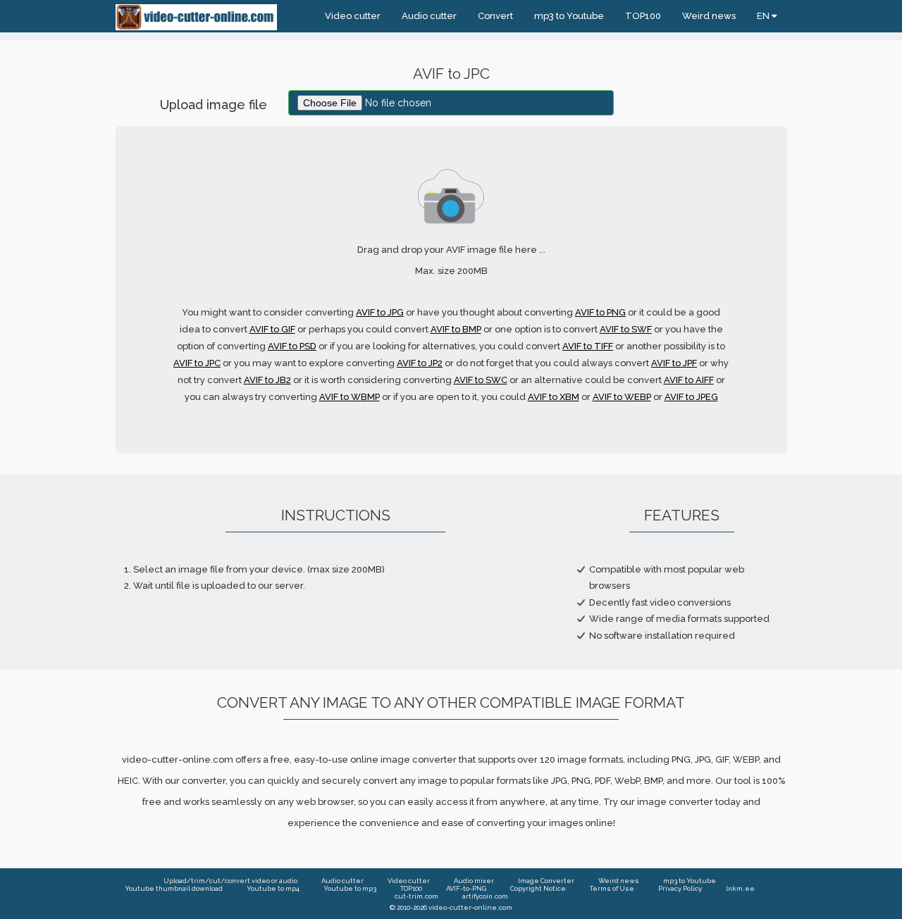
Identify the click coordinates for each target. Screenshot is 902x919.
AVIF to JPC (197, 363)
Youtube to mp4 (273, 888)
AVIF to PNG (600, 312)
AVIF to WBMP (349, 397)
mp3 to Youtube (569, 16)
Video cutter (353, 16)
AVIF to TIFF (587, 346)
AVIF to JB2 (267, 380)
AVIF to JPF (674, 363)
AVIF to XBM (553, 397)
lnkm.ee (740, 888)
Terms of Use (612, 888)
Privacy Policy (680, 888)
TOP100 (643, 16)
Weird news (709, 16)
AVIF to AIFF (689, 380)
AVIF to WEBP (622, 397)
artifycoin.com (485, 896)
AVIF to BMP (456, 329)
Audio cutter (429, 16)
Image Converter (546, 880)
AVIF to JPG (380, 312)
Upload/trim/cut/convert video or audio (230, 880)
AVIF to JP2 (420, 363)
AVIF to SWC (480, 380)
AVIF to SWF (626, 329)
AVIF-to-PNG (466, 888)
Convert (495, 16)
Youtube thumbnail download (174, 888)
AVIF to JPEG (691, 397)
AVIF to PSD (292, 346)
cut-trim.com (416, 896)
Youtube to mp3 (349, 888)
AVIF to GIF (272, 329)
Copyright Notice (538, 888)
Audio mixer (474, 880)
